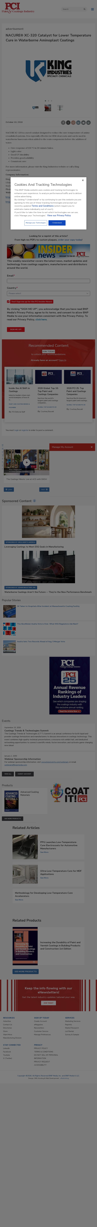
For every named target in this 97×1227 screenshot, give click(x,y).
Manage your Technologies (36, 223)
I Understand (57, 223)
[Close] (83, 180)
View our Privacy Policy (59, 215)
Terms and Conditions (43, 206)
